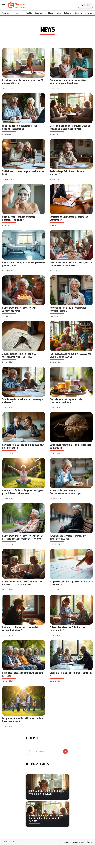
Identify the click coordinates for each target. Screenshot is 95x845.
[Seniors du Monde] (16, 5)
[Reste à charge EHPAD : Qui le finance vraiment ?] (71, 154)
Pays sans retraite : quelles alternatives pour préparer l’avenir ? (23, 446)
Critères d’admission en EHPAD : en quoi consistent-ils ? (68, 628)
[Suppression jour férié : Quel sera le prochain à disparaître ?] (71, 564)
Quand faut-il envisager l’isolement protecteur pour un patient (23, 264)
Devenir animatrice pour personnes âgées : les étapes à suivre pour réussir (71, 264)
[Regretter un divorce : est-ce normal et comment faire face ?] (23, 610)
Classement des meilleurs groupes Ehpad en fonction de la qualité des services (70, 127)
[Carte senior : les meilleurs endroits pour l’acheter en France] (71, 290)
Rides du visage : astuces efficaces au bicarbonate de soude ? (19, 218)
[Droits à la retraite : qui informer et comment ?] (71, 655)
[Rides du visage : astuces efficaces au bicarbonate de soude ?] (23, 199)
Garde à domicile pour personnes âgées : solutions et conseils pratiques (68, 81)
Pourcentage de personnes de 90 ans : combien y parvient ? (19, 309)
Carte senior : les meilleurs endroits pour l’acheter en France (68, 309)
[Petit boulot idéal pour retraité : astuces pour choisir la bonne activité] (71, 336)
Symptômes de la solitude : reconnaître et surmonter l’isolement (69, 537)
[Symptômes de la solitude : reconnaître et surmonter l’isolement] (71, 518)
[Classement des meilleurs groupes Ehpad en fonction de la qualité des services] (71, 108)
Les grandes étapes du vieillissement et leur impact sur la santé (22, 719)
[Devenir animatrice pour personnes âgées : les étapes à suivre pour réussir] (71, 245)
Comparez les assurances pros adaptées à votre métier (69, 218)
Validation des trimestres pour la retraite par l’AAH (23, 172)
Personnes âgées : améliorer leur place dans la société (22, 674)
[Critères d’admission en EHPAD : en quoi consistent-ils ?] (71, 610)
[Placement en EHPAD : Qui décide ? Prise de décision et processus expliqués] (23, 564)
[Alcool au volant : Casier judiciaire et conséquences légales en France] (23, 336)
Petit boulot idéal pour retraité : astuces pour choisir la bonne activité (71, 355)
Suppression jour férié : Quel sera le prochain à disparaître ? (71, 583)
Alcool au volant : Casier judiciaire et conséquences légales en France (19, 355)
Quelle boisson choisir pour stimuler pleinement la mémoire (66, 400)
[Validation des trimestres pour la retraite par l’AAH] (23, 154)
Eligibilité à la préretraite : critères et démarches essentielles (19, 127)
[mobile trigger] (4, 5)
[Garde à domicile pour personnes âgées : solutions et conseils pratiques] (71, 63)
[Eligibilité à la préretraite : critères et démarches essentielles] (23, 108)
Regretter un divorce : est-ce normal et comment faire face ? (20, 628)
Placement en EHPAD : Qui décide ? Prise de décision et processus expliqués (22, 583)
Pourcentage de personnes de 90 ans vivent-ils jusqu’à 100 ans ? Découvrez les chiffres (22, 537)
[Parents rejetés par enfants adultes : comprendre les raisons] (47, 787)
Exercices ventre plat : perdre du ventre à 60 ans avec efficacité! (22, 81)
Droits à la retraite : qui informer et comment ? (71, 674)
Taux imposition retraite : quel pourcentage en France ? (22, 400)
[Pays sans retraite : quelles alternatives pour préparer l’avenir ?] (23, 427)
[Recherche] (82, 5)
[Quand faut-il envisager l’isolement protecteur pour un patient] (23, 245)
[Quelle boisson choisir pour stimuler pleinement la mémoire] (71, 382)
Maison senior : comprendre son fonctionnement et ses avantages (65, 492)
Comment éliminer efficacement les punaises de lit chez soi (70, 446)
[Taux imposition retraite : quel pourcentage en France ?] (23, 382)
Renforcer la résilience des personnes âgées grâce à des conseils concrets (22, 492)
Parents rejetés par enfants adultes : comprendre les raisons (47, 792)
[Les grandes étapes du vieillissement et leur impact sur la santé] (23, 701)
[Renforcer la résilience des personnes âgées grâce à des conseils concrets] (23, 473)
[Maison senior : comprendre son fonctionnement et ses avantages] (71, 473)
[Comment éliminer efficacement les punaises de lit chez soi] (71, 427)
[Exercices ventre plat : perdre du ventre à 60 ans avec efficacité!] (23, 63)
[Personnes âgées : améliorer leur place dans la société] (23, 655)
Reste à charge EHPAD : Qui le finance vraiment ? (67, 172)
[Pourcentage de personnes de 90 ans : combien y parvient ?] (23, 290)
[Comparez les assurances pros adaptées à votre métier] (71, 199)
